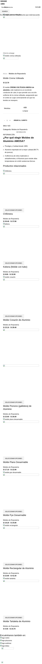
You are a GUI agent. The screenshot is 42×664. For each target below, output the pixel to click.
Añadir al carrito (20, 120)
